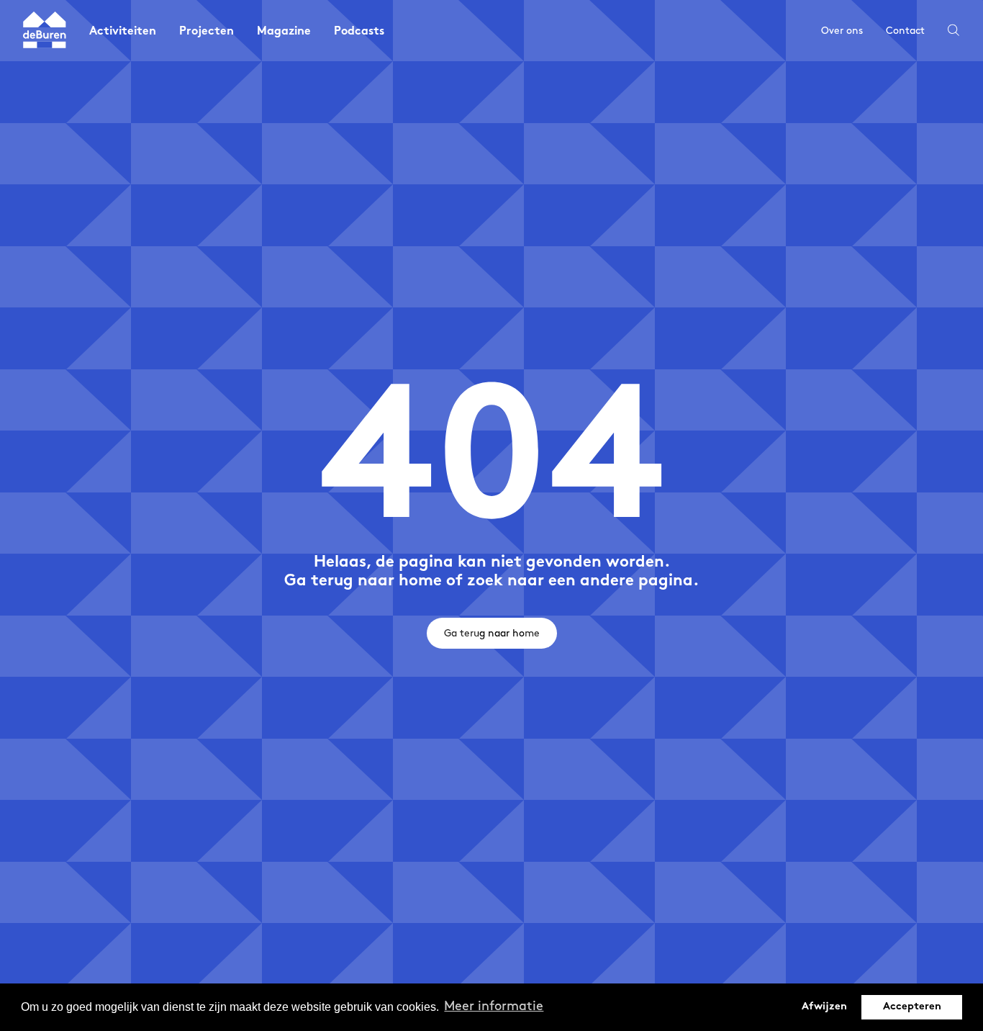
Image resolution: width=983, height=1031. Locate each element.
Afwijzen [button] (824, 1007)
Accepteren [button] (912, 1007)
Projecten (206, 32)
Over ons (842, 30)
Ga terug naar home (492, 633)
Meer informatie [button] (493, 1006)
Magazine (284, 32)
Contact (905, 30)
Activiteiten (122, 32)
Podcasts (359, 32)
